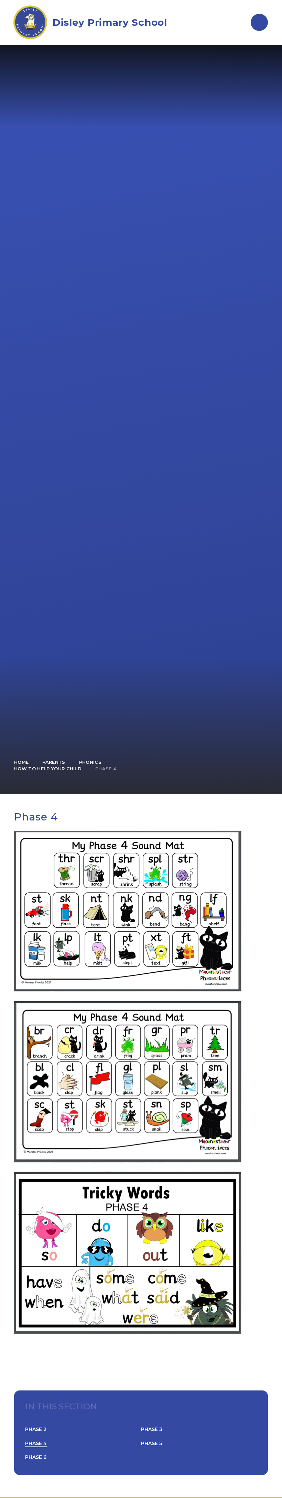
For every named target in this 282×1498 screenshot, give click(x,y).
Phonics (90, 762)
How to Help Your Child (48, 768)
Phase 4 (105, 768)
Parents (53, 762)
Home (21, 762)
